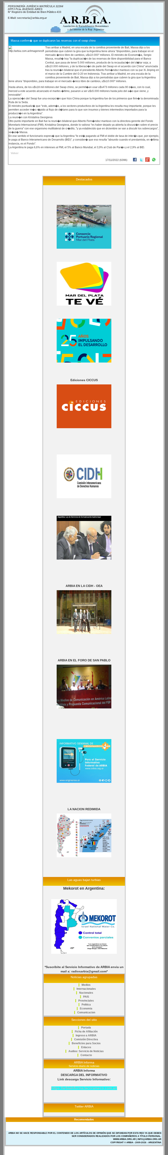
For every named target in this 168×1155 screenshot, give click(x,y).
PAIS (86, 996)
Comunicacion (86, 1012)
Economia (86, 1008)
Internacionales (86, 988)
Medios (86, 984)
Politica (86, 1004)
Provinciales (86, 1000)
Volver (15, 153)
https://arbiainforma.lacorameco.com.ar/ (84, 1088)
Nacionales (86, 992)
